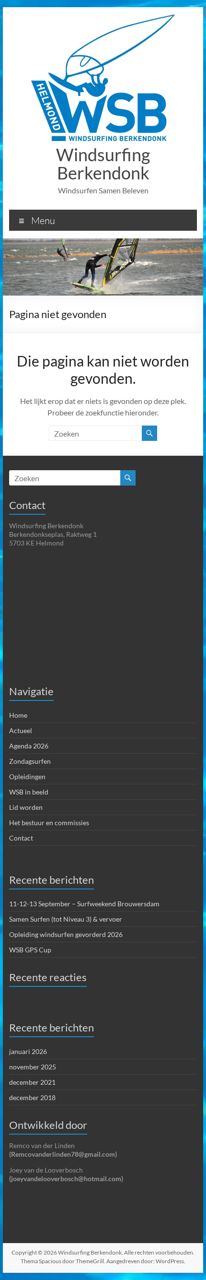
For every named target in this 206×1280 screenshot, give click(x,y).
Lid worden (26, 807)
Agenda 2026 (28, 746)
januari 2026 (28, 1051)
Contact (21, 838)
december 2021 (32, 1082)
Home (18, 715)
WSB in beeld (28, 792)
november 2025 (32, 1067)
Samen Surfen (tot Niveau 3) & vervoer (65, 919)
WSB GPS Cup (30, 950)
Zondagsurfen (30, 761)
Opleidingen (27, 776)
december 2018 (32, 1097)
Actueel (20, 730)
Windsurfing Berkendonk (103, 163)
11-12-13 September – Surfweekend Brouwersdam (84, 904)
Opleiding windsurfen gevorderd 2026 (66, 934)
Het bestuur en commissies (49, 822)
